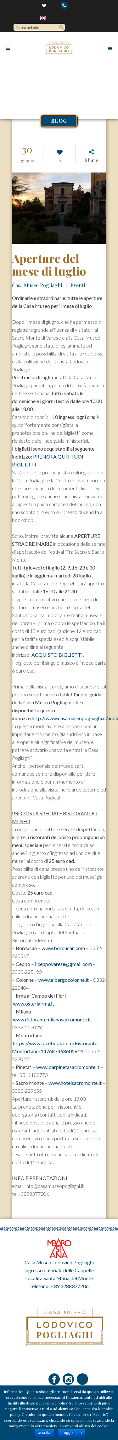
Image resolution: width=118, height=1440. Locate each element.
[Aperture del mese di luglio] (59, 208)
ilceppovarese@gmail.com (63, 964)
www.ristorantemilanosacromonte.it (52, 1019)
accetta (44, 1432)
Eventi (77, 285)
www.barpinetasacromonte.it (67, 1067)
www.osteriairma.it (33, 1003)
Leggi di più (72, 1432)
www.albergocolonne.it (63, 980)
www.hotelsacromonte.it (75, 1083)
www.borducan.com (63, 948)
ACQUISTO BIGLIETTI (57, 655)
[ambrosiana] (59, 1247)
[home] (43, 18)
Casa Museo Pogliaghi (37, 285)
